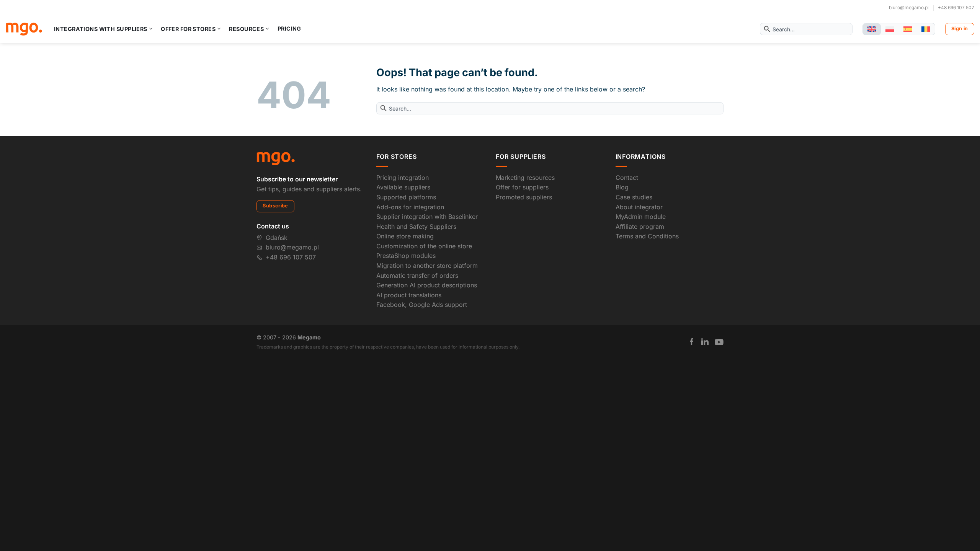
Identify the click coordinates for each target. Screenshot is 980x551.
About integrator (639, 207)
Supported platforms (406, 197)
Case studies (634, 197)
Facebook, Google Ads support (421, 304)
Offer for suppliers (522, 187)
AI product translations (408, 295)
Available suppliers (403, 187)
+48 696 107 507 (956, 7)
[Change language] (872, 29)
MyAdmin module (641, 216)
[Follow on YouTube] (719, 342)
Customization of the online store (424, 246)
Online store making (405, 236)
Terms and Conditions (647, 236)
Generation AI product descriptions (426, 285)
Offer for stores (188, 29)
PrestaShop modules (406, 255)
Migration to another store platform (427, 265)
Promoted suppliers (524, 197)
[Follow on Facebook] (691, 341)
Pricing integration (402, 177)
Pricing (289, 29)
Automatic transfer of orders (417, 275)
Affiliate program (640, 226)
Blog (622, 187)
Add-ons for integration (410, 207)
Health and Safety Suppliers (416, 226)
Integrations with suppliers (100, 29)
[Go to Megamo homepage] (275, 158)
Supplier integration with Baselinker (427, 216)
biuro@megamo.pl (909, 7)
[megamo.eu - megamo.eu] (24, 29)
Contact (627, 177)
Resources (246, 29)
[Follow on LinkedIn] (705, 341)
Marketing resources (525, 177)
